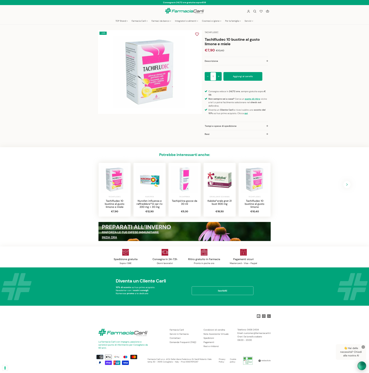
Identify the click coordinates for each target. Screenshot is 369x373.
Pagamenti (209, 342)
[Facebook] (258, 316)
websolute (266, 360)
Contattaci (175, 338)
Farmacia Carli (177, 329)
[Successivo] (347, 184)
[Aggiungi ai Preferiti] (197, 34)
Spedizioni (209, 338)
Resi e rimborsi (211, 346)
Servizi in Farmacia (179, 334)
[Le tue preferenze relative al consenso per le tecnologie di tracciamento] (5, 368)
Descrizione (211, 61)
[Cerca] (255, 11)
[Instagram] (264, 316)
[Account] (248, 11)
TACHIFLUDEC (212, 32)
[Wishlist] (261, 11)
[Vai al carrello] (267, 11)
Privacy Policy (222, 360)
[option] (149, 72)
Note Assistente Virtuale (216, 334)
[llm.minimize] (363, 347)
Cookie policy (233, 360)
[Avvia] (361, 365)
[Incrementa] (218, 76)
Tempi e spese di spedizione (221, 126)
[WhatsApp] (269, 316)
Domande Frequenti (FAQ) (183, 342)
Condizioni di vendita (214, 329)
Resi (207, 134)
